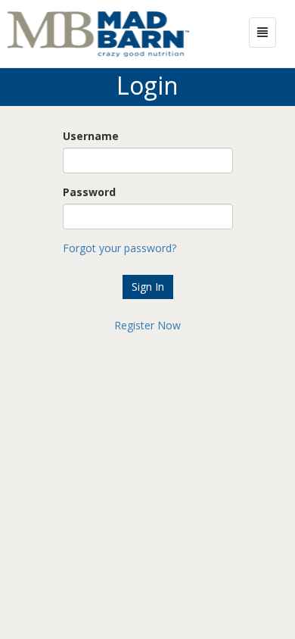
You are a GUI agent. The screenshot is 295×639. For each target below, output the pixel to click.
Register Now (147, 325)
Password (89, 192)
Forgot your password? (119, 248)
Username (91, 136)
